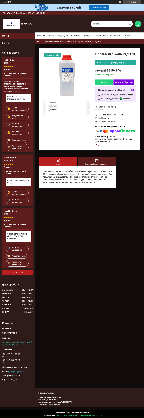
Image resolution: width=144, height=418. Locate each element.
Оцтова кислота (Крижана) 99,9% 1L (16, 97)
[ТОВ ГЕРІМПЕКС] (11, 24)
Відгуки (87, 36)
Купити (104, 82)
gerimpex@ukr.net (16, 371)
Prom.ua (85, 413)
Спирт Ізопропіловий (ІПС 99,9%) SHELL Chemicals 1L (17, 236)
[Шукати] (129, 24)
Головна (41, 36)
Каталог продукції (57, 36)
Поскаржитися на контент (67, 415)
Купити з (119, 82)
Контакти (75, 36)
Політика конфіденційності (90, 415)
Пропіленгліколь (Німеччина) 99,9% (60, 42)
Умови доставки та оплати (107, 36)
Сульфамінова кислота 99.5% (18, 181)
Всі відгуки (18, 272)
